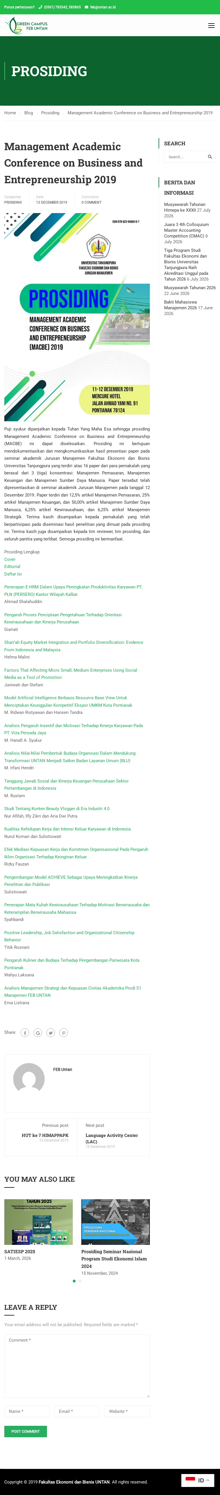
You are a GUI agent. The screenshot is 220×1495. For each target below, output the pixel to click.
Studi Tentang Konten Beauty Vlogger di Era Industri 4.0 (56, 808)
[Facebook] (25, 1032)
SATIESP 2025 (19, 1251)
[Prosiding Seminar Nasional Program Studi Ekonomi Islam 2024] (115, 1221)
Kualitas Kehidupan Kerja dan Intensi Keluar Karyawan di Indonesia (67, 829)
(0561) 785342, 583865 (62, 7)
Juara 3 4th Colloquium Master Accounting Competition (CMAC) (186, 230)
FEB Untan (62, 1069)
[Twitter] (50, 1032)
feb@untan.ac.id (103, 7)
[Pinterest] (63, 1032)
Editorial (12, 566)
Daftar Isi (13, 574)
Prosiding (13, 202)
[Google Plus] (38, 1032)
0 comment (91, 202)
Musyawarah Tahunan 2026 (190, 287)
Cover (9, 559)
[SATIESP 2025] (38, 1221)
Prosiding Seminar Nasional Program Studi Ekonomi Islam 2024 (114, 1258)
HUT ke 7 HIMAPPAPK (45, 1135)
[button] (74, 1281)
